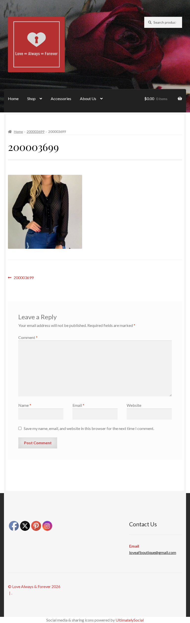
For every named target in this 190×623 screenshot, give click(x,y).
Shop (31, 98)
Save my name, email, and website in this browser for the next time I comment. (89, 428)
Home (13, 98)
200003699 (36, 131)
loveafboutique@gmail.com (152, 552)
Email (78, 405)
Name (24, 405)
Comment (28, 337)
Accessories (61, 98)
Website (134, 405)
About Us (88, 98)
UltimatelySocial (130, 620)
